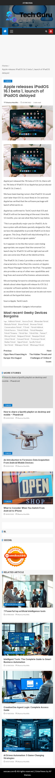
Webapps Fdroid (21, 345)
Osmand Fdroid (23, 339)
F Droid (8, 81)
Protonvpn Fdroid (38, 339)
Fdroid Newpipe (36, 330)
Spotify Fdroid (35, 342)
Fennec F (43, 333)
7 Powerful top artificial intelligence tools (25, 611)
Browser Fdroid (36, 324)
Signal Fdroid (22, 342)
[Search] (46, 31)
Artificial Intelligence (14, 604)
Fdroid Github (22, 330)
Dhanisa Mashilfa (12, 102)
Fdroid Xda (34, 333)
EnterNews (40, 771)
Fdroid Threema (10, 333)
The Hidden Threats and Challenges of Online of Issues (40, 356)
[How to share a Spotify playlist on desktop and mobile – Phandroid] (27, 391)
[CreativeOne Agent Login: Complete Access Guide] (27, 687)
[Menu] (11, 31)
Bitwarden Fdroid (41, 321)
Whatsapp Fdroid (37, 345)
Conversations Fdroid (12, 327)
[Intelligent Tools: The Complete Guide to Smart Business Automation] (27, 639)
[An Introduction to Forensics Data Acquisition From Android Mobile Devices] (27, 439)
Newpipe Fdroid (38, 336)
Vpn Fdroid (8, 345)
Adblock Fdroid (14, 321)
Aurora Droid (27, 321)
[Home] (5, 31)
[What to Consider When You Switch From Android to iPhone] (27, 488)
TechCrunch (22, 301)
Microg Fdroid (9, 336)
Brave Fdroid (23, 324)
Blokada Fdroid (10, 324)
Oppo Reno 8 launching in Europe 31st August (15, 354)
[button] (11, 31)
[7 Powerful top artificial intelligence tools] (27, 591)
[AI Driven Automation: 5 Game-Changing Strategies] (27, 735)
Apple (13, 301)
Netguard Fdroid (23, 336)
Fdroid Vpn (23, 333)
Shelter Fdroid (9, 342)
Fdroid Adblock (37, 327)
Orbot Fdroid (9, 339)
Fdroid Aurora (9, 330)
